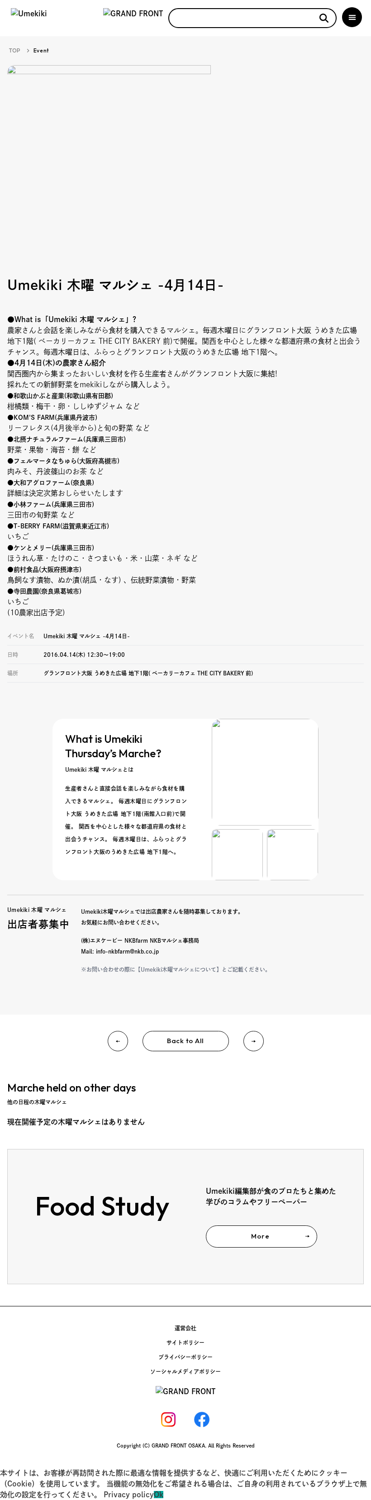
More (260, 1236)
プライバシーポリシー (185, 1357)
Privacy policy (129, 1494)
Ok (158, 1494)
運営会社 (185, 1328)
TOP (15, 50)
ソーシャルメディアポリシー (185, 1371)
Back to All (185, 1040)
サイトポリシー (185, 1342)
